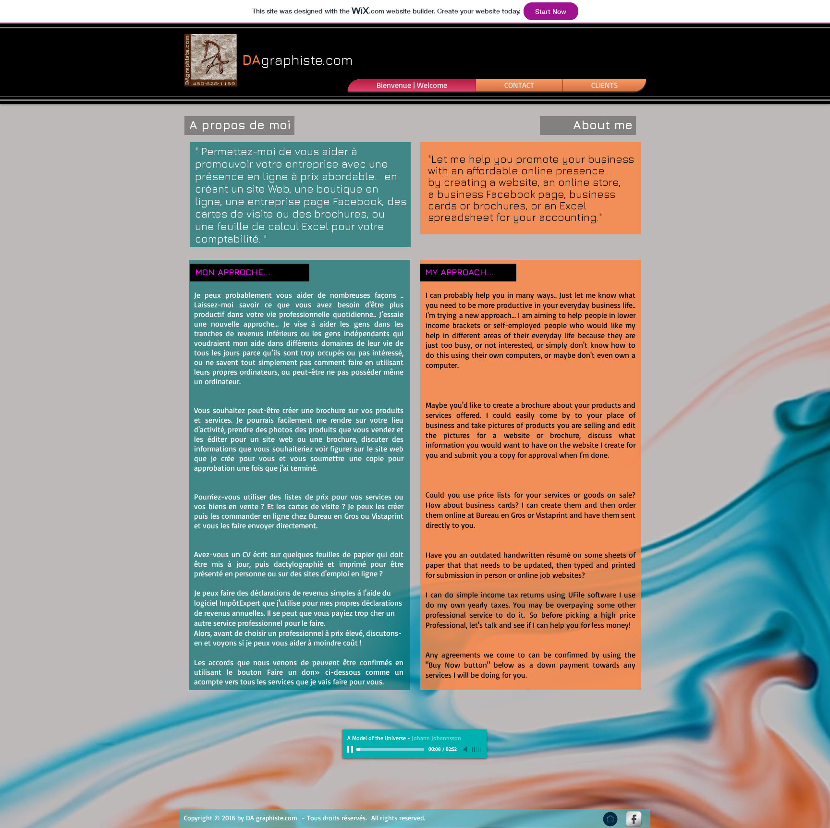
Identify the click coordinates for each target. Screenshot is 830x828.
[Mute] (466, 749)
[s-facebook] (634, 819)
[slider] (477, 749)
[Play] (351, 749)
